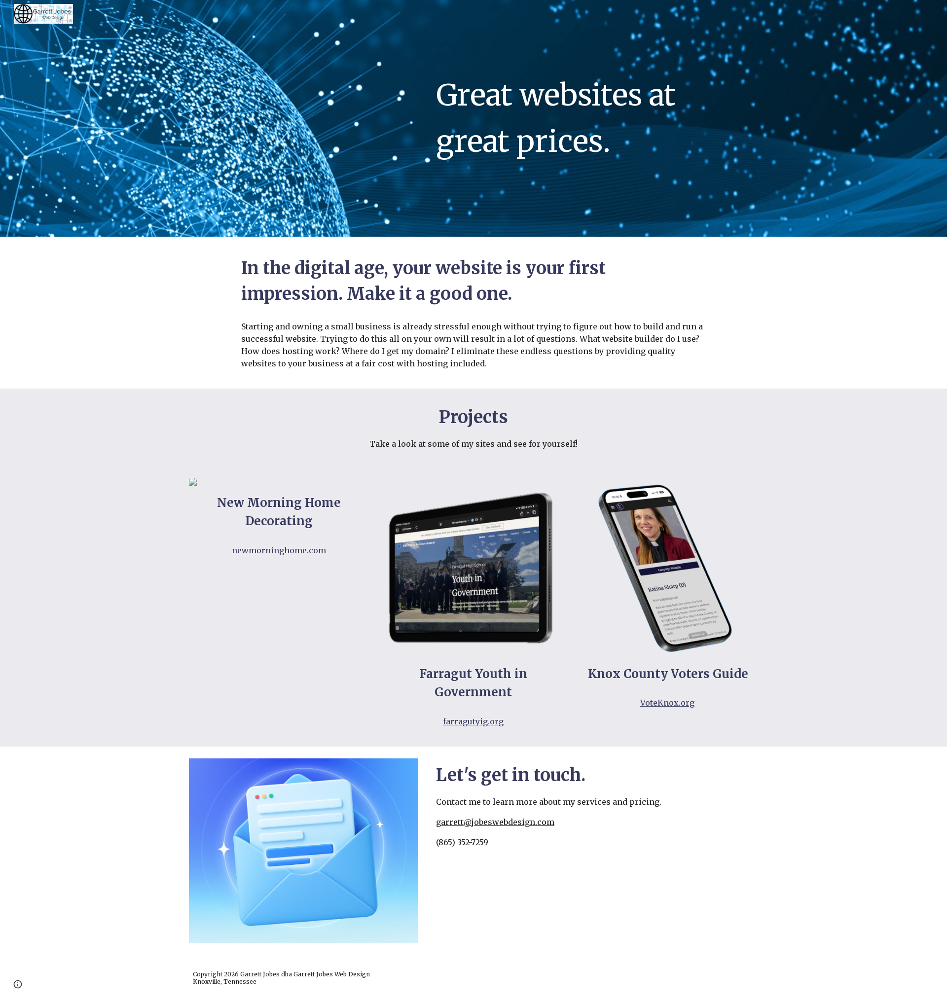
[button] (18, 984)
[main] (595, 118)
